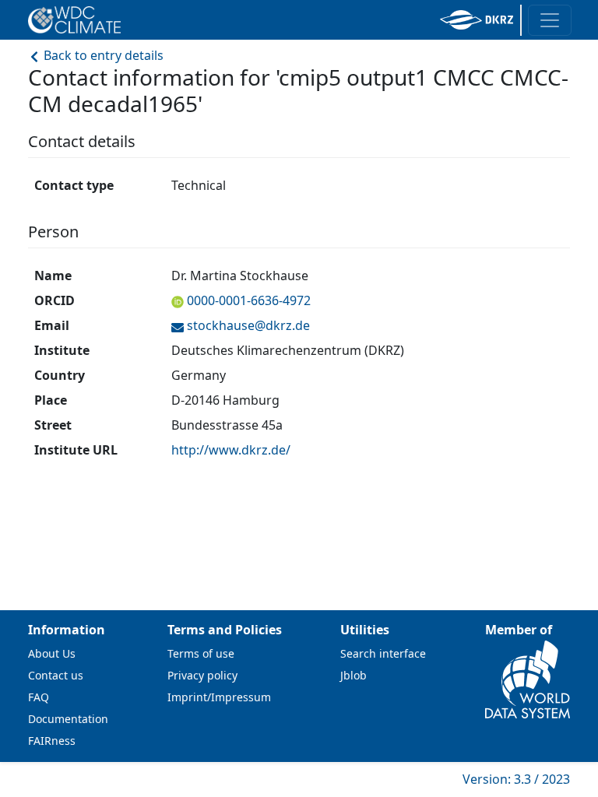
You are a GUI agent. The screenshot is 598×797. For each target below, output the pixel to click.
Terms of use (200, 653)
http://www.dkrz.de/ (230, 449)
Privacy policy (202, 675)
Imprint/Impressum (219, 697)
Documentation (68, 718)
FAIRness (52, 740)
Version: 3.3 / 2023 (516, 779)
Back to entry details (102, 55)
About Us (52, 653)
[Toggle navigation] (550, 20)
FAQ (38, 697)
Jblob (353, 675)
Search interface (383, 653)
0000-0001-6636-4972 (249, 300)
